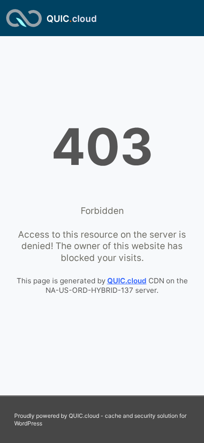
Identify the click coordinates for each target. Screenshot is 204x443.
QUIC (71, 18)
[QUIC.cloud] (24, 18)
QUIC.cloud (127, 280)
